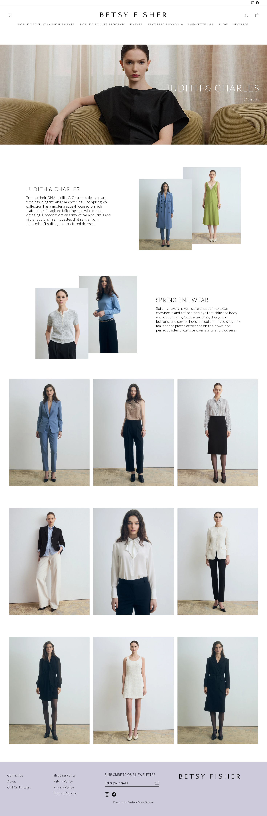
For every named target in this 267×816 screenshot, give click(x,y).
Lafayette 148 (200, 24)
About (11, 781)
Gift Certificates (19, 787)
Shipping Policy (64, 775)
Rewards (241, 24)
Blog (223, 24)
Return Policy (63, 781)
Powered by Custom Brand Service (133, 802)
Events (136, 24)
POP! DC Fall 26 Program (102, 24)
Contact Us (15, 775)
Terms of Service (65, 793)
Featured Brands (164, 24)
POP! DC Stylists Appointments (46, 24)
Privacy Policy (63, 787)
